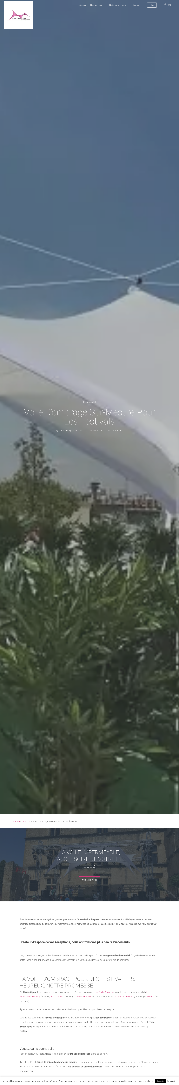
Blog (152, 5)
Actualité (26, 821)
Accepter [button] (160, 1081)
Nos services (96, 5)
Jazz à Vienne (57, 996)
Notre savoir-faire (117, 5)
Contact (136, 5)
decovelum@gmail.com (70, 430)
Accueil (82, 5)
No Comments (115, 430)
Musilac (150, 996)
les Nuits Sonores (104, 992)
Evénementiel (89, 402)
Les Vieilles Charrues (124, 996)
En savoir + (172, 1081)
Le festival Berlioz (82, 996)
